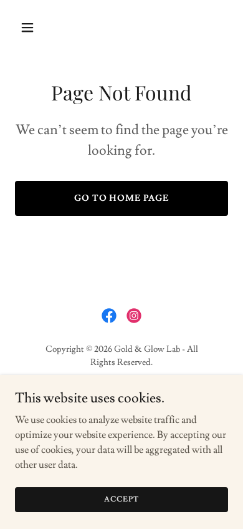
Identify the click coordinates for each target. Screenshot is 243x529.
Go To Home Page (121, 198)
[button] (31, 27)
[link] (109, 315)
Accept (121, 499)
